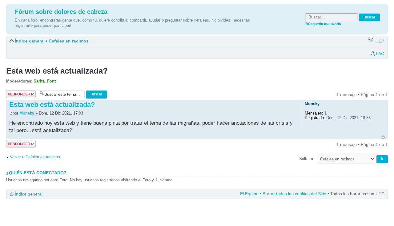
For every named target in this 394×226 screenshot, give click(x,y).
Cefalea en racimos (69, 40)
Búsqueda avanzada (323, 24)
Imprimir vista (370, 39)
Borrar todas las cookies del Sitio (294, 193)
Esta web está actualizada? (57, 70)
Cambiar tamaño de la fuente (380, 41)
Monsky (26, 113)
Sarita (39, 81)
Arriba (383, 137)
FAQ (380, 53)
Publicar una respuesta (18, 94)
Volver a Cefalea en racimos (35, 157)
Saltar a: (306, 158)
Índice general (30, 40)
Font (51, 81)
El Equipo (249, 193)
